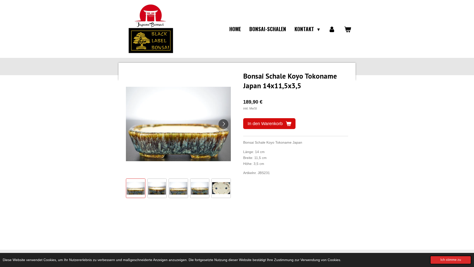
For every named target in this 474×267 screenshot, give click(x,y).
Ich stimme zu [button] (450, 260)
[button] (135, 188)
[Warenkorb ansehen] (348, 29)
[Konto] (332, 29)
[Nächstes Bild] (223, 124)
